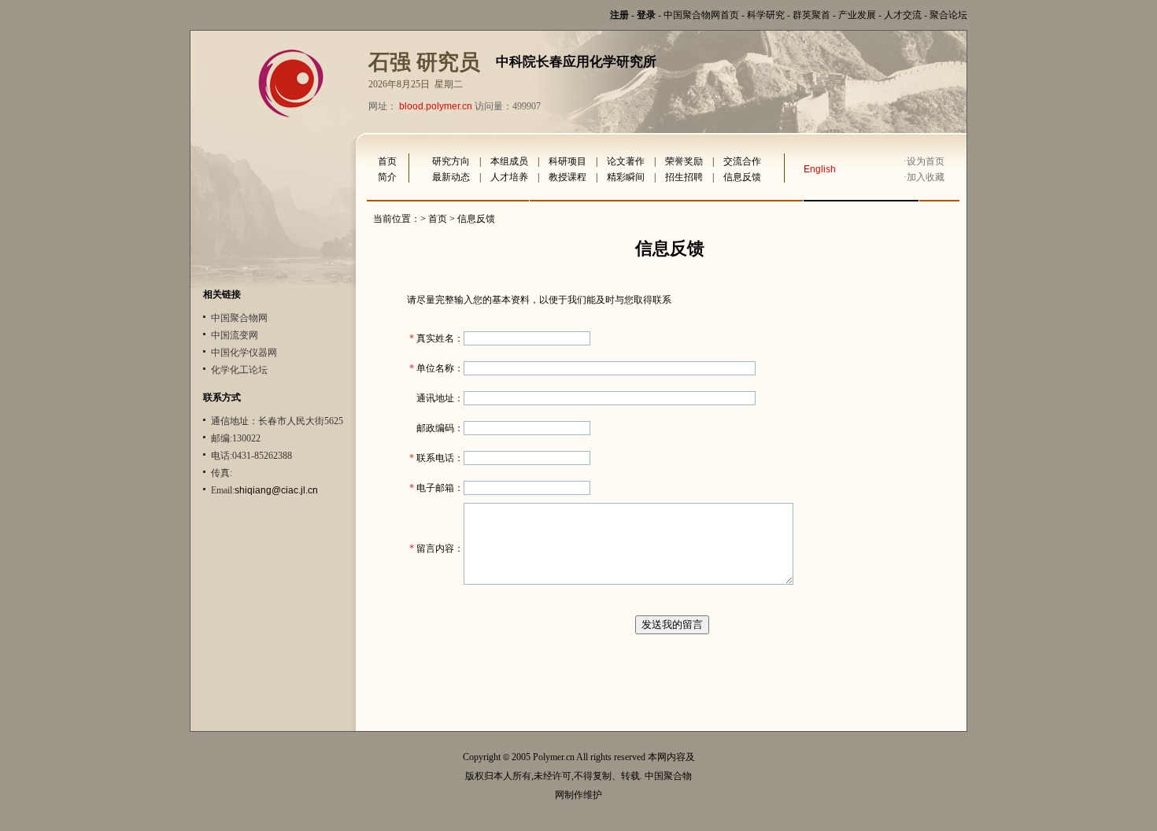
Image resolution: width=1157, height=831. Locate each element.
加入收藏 (925, 177)
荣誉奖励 (684, 161)
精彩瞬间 (626, 177)
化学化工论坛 (239, 369)
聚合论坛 (948, 14)
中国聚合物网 (239, 317)
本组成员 (509, 161)
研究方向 (451, 161)
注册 (619, 14)
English (820, 169)
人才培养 (509, 177)
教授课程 (567, 177)
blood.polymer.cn (435, 106)
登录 (646, 14)
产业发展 (857, 14)
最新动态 (451, 177)
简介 (387, 177)
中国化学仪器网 (244, 352)
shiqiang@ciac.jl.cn (276, 490)
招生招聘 (684, 177)
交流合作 (742, 161)
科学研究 (766, 14)
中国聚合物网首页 (701, 14)
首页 (387, 161)
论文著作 (626, 161)
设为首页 (925, 161)
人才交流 (903, 14)
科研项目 (567, 161)
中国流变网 (234, 335)
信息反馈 (742, 177)
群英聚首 (811, 14)
